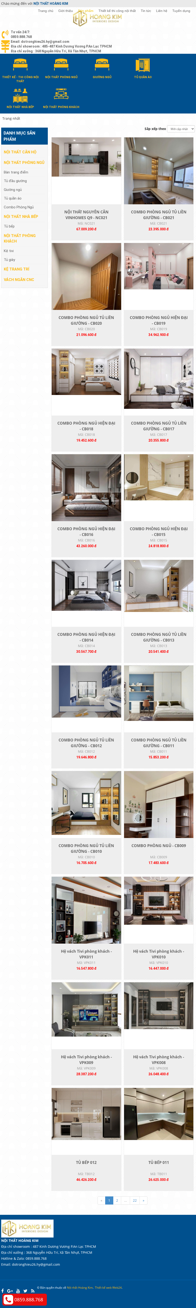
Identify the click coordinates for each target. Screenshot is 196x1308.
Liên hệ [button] (161, 11)
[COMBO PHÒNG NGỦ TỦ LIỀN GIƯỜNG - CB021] (159, 183)
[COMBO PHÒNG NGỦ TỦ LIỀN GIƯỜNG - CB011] (159, 693)
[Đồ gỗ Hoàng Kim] (98, 18)
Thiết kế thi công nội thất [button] (117, 11)
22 (135, 1200)
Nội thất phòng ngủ (24, 162)
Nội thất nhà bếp (21, 216)
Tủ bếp (9, 226)
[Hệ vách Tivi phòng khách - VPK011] (86, 922)
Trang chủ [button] (45, 11)
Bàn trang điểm (16, 172)
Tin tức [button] (146, 11)
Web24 (117, 1288)
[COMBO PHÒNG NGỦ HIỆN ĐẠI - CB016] (86, 488)
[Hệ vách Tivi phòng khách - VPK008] (159, 1005)
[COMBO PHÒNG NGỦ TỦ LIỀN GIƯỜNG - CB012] (86, 691)
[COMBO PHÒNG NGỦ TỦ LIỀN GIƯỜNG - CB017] (159, 378)
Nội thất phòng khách (20, 238)
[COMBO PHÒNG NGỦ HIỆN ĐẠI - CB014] (86, 585)
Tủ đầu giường (15, 181)
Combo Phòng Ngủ (19, 207)
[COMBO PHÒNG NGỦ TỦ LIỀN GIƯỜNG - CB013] (159, 585)
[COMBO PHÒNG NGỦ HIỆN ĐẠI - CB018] (86, 371)
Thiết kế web (103, 1288)
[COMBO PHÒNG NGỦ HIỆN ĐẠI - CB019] (159, 266)
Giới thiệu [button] (65, 11)
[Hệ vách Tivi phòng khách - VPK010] (159, 900)
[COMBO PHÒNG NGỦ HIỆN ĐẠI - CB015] (159, 477)
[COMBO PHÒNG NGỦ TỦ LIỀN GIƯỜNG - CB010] (86, 802)
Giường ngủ (13, 190)
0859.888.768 (28, 1299)
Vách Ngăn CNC (19, 279)
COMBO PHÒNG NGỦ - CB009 (158, 845)
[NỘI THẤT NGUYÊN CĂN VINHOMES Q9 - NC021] (86, 156)
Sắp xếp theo (155, 128)
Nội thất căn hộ (20, 152)
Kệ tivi (9, 251)
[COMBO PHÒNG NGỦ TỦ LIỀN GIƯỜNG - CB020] (86, 288)
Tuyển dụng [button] (181, 11)
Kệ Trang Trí (16, 269)
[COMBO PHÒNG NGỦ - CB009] (159, 817)
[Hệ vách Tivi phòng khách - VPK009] (86, 1009)
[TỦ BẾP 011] (159, 1113)
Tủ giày (9, 260)
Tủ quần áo (13, 198)
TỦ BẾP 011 (158, 1162)
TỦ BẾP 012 (86, 1162)
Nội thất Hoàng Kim (80, 1288)
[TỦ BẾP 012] (86, 1113)
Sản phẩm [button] (85, 11)
